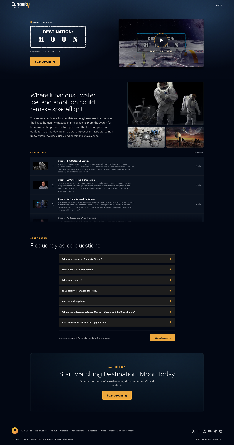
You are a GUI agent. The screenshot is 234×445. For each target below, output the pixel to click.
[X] (193, 431)
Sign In (219, 4)
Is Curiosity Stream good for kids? (79, 290)
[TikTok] (215, 431)
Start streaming (45, 61)
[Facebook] (199, 431)
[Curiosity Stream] (21, 5)
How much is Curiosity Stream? (78, 269)
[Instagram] (204, 431)
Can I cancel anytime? (73, 301)
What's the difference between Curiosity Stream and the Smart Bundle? (98, 311)
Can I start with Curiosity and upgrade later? (85, 322)
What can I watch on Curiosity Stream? (82, 258)
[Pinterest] (220, 431)
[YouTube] (210, 431)
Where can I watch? (72, 280)
